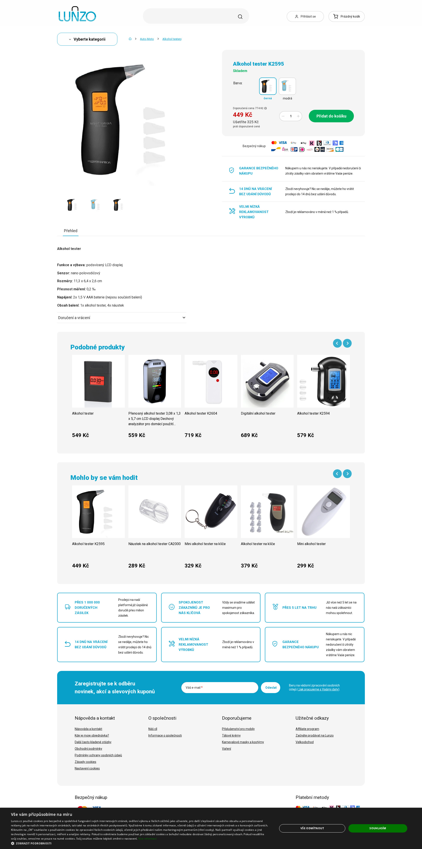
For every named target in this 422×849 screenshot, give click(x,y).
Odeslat (271, 687)
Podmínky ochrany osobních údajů (98, 755)
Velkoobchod (305, 742)
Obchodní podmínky (88, 748)
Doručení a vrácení (74, 317)
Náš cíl (152, 729)
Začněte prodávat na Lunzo (315, 735)
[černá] (268, 86)
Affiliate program (307, 729)
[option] (73, 204)
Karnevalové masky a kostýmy (243, 742)
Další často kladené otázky (93, 742)
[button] (140, 843)
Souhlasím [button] (377, 828)
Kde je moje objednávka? (92, 735)
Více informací (147, 838)
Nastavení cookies (87, 768)
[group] (98, 399)
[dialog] (211, 828)
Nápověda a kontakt (88, 729)
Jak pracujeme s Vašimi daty (318, 689)
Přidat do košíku (331, 116)
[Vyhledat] (240, 16)
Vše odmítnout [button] (312, 828)
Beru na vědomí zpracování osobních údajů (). (314, 687)
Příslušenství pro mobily (238, 729)
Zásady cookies (85, 762)
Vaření (226, 748)
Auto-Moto (147, 39)
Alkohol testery (172, 39)
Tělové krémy (231, 735)
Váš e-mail (194, 687)
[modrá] (287, 86)
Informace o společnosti (165, 735)
